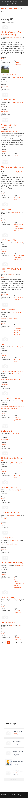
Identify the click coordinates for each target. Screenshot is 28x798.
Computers (4, 86)
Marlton (9, 274)
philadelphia (11, 515)
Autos (3, 499)
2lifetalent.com (5, 439)
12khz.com (4, 278)
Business (3, 59)
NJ (20, 37)
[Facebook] (2, 1)
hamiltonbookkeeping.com (9, 544)
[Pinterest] (8, 1)
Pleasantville (12, 600)
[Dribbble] (15, 1)
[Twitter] (5, 1)
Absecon (3, 127)
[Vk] (15, 3)
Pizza (15, 417)
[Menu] (26, 15)
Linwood (14, 433)
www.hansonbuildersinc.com (9, 131)
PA (20, 77)
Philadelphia (15, 77)
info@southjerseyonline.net (14, 4)
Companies (16, 763)
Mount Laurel (14, 212)
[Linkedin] (13, 1)
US (22, 37)
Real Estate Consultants (17, 581)
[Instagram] (18, 1)
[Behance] (21, 1)
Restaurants (17, 330)
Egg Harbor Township (12, 37)
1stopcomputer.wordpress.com (10, 379)
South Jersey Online (10, 9)
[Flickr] (12, 3)
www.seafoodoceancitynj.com (10, 318)
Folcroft (14, 374)
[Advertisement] (14, 662)
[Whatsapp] (23, 1)
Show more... (13, 780)
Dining (3, 323)
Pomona (18, 401)
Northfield (13, 625)
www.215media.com (7, 519)
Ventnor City (15, 347)
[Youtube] (10, 1)
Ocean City (14, 172)
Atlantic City (15, 243)
